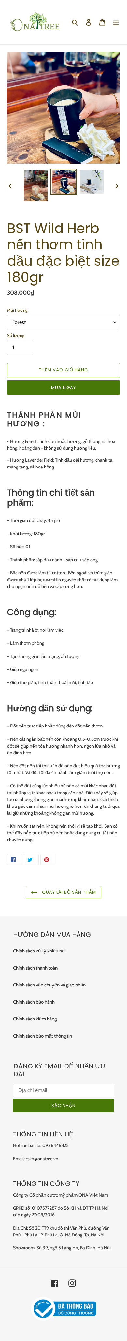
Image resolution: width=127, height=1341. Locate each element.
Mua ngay (63, 387)
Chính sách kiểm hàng (35, 1019)
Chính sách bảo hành (34, 1002)
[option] (36, 185)
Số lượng (15, 335)
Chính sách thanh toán (35, 968)
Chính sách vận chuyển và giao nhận (49, 985)
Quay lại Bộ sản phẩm (68, 892)
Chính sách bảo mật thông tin (42, 1036)
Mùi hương (17, 310)
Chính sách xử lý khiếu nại (39, 951)
